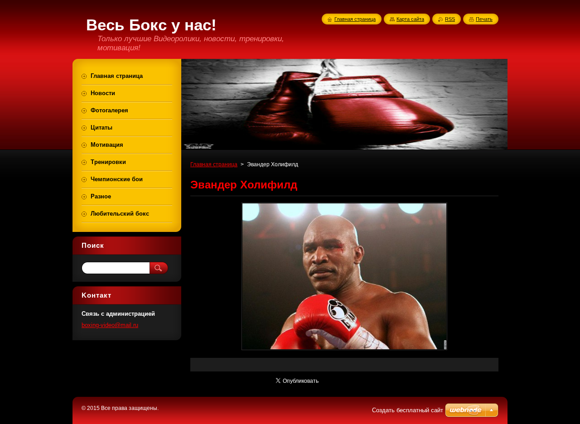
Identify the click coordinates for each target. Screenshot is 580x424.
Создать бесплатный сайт (407, 410)
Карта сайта (410, 19)
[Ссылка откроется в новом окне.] (344, 350)
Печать (484, 19)
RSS (450, 19)
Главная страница (213, 164)
